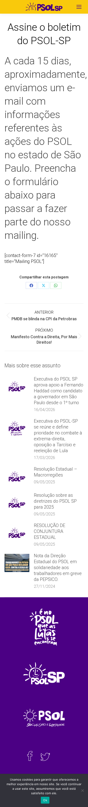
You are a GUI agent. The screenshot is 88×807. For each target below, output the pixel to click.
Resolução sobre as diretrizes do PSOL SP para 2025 (55, 501)
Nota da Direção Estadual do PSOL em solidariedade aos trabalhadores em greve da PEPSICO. (58, 567)
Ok (45, 800)
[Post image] (17, 386)
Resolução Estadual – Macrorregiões (55, 472)
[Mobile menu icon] (78, 6)
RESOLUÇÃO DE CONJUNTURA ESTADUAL (49, 531)
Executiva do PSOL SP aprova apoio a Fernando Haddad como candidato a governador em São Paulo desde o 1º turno (58, 390)
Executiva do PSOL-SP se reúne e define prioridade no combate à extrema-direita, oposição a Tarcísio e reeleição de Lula (58, 435)
